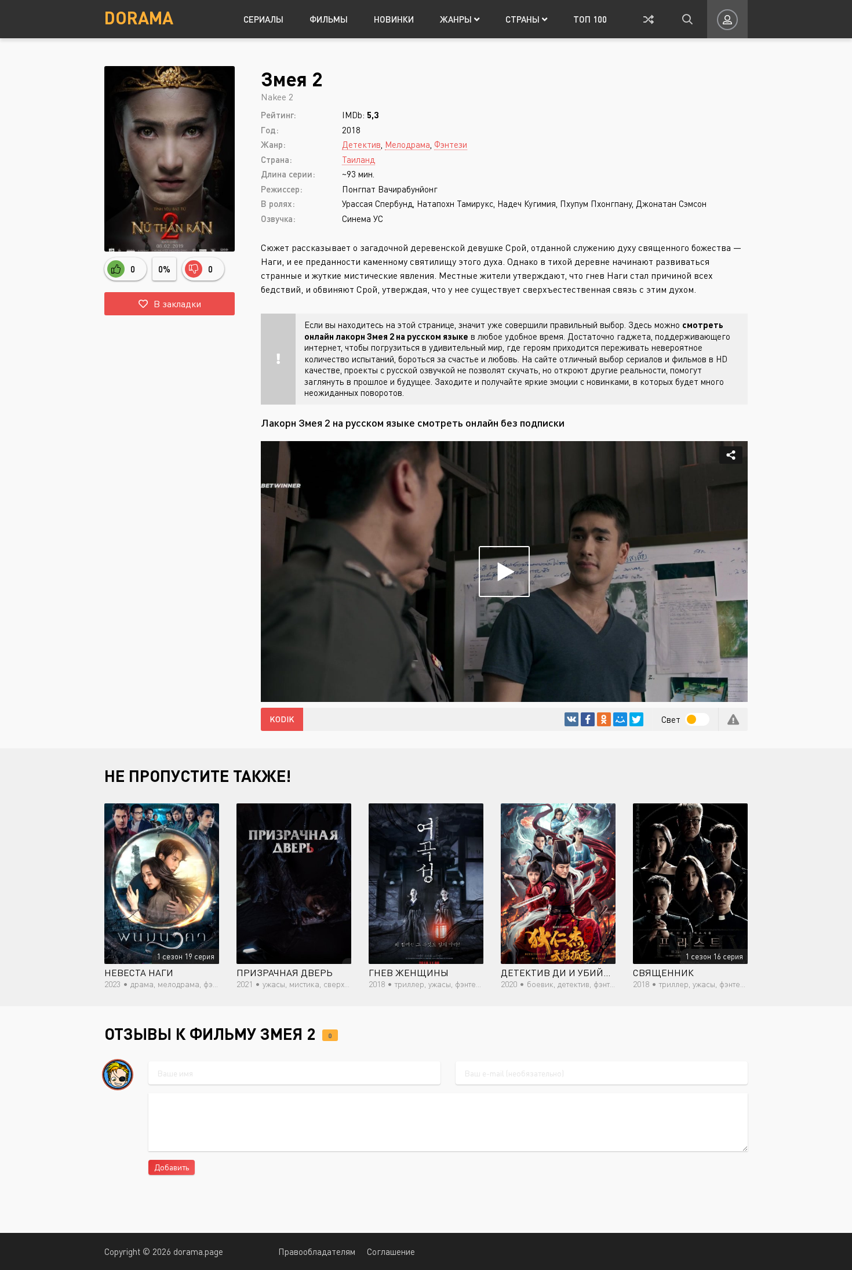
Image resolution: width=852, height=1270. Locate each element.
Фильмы (329, 19)
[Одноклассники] (604, 719)
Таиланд (358, 159)
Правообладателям (316, 1251)
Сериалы (263, 19)
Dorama (138, 17)
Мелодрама (407, 144)
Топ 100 (590, 19)
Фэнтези (450, 144)
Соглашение (391, 1251)
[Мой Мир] (620, 719)
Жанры (457, 19)
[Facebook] (588, 719)
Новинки (394, 19)
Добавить (171, 1167)
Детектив (361, 144)
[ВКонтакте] (571, 719)
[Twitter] (636, 719)
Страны (523, 19)
